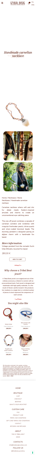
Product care (18, 415)
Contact (18, 423)
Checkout (18, 399)
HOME (18, 388)
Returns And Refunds (18, 426)
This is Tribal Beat (18, 434)
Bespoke (18, 402)
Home (4, 198)
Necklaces (12, 198)
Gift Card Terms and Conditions (18, 421)
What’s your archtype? (18, 404)
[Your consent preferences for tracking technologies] (32, 452)
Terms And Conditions (18, 418)
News (18, 437)
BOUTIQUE (18, 393)
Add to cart (17, 259)
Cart (18, 396)
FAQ (18, 412)
